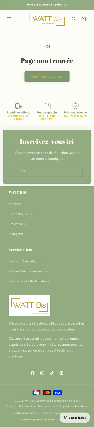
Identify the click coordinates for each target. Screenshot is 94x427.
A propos (15, 204)
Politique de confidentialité (72, 406)
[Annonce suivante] (86, 5)
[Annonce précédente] (8, 5)
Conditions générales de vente (37, 419)
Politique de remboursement (35, 406)
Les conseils (17, 224)
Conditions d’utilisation (25, 412)
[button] (9, 19)
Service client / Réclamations (29, 281)
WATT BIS (30, 400)
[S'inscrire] (77, 171)
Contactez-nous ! (21, 214)
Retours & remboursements (28, 271)
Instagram (16, 234)
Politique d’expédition (54, 412)
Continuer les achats (47, 77)
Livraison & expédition (24, 261)
